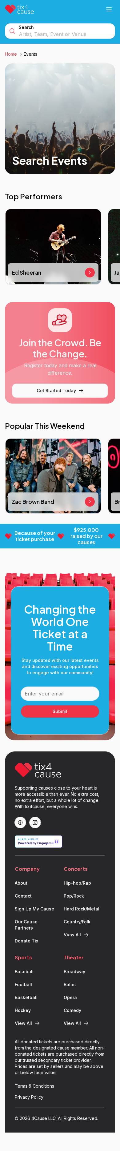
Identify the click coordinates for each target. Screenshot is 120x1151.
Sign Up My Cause (34, 908)
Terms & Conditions (34, 1086)
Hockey (23, 1010)
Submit (60, 711)
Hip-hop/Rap (77, 883)
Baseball (24, 971)
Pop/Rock (74, 895)
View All (72, 934)
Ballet (70, 984)
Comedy (72, 1010)
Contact (23, 895)
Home (11, 54)
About (21, 883)
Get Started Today (56, 390)
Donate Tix (26, 940)
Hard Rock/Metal (81, 908)
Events (30, 54)
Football (23, 984)
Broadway (74, 971)
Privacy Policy (29, 1097)
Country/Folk (77, 921)
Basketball (26, 997)
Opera (70, 997)
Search (26, 27)
